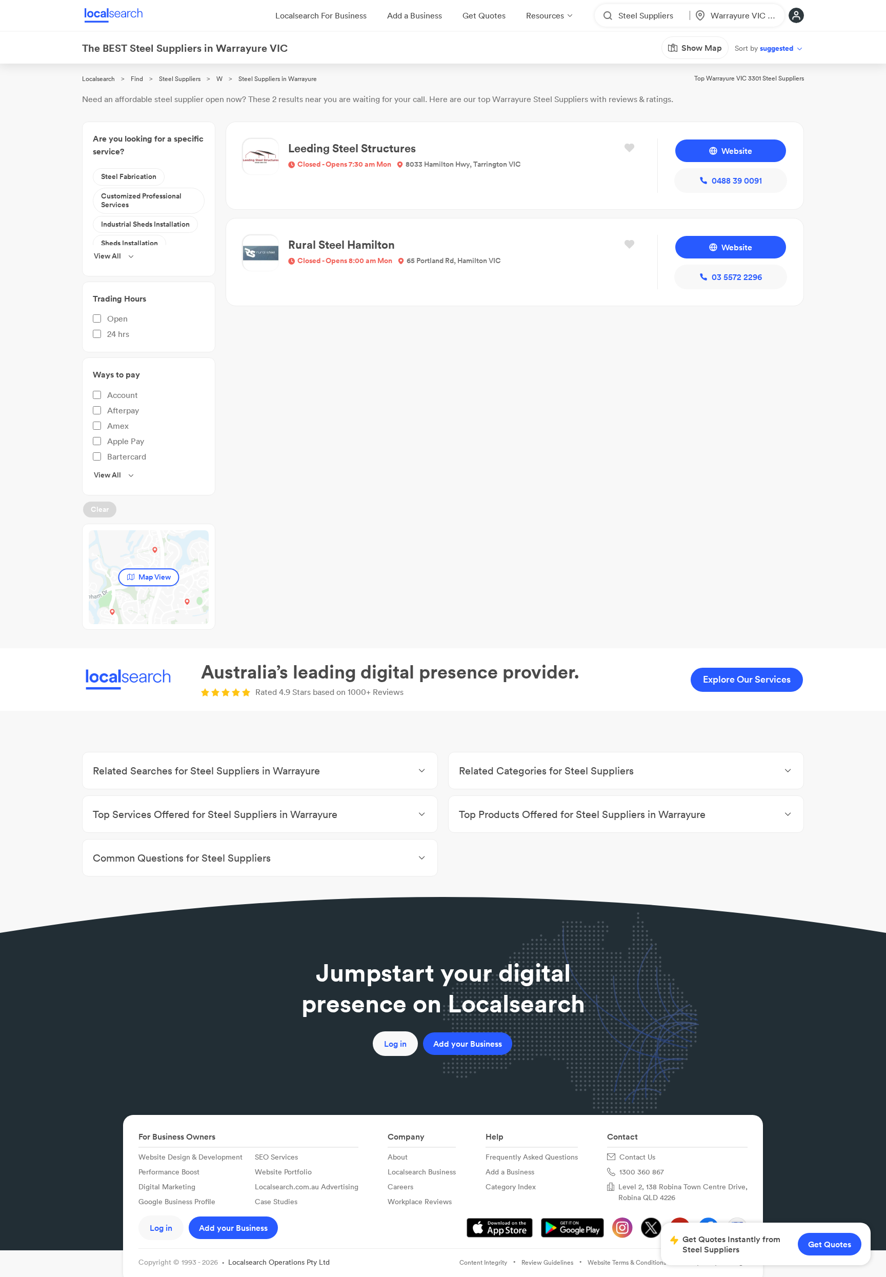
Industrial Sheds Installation (145, 224)
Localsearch (98, 79)
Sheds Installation (129, 243)
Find (137, 79)
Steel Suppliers (179, 79)
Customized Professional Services (141, 200)
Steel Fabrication (128, 176)
